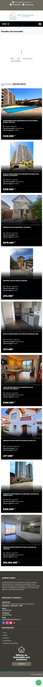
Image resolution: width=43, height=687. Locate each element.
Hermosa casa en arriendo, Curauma (16, 227)
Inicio (2, 29)
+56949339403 (16, 4)
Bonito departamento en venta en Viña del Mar (20, 334)
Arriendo (6, 638)
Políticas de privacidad (10, 643)
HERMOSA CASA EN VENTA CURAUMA (15, 281)
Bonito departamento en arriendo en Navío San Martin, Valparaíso (21, 174)
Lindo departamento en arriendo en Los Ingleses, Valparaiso (18, 388)
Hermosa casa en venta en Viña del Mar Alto (19, 440)
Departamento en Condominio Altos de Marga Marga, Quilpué (20, 121)
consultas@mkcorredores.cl (11, 619)
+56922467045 (29, 4)
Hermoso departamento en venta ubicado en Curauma (19, 548)
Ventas (5, 635)
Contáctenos (7, 641)
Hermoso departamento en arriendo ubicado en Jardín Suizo (21, 494)
